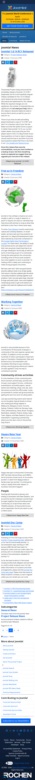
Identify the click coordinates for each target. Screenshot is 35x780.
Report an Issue (23, 756)
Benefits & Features (9, 36)
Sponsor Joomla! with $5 (17, 753)
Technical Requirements (11, 692)
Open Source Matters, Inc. (21, 767)
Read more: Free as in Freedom (18, 294)
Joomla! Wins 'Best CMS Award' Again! (18, 603)
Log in (17, 758)
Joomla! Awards (8, 668)
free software (13, 229)
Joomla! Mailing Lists (10, 680)
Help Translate (11, 756)
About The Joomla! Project (12, 662)
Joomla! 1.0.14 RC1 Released (17, 51)
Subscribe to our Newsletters (16, 720)
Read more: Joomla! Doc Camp (18, 582)
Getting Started (8, 650)
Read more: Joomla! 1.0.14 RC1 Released (18, 162)
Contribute (13, 41)
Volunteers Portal (9, 714)
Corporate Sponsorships (12, 702)
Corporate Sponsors (10, 706)
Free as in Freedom (12, 170)
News (4, 41)
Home (4, 32)
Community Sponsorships (12, 710)
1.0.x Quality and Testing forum (17, 143)
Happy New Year (11, 434)
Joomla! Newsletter (10, 684)
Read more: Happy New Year (18, 515)
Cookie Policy (17, 751)
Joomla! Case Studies (10, 672)
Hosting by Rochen (17, 779)
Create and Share (9, 654)
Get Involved (7, 658)
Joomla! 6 (22, 36)
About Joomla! (15, 32)
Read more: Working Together (18, 427)
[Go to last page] (18, 630)
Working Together (12, 301)
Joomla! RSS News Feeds (12, 688)
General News (16, 174)
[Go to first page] (3, 630)
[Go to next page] (14, 630)
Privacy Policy (27, 749)
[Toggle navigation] (4, 2)
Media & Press (25, 41)
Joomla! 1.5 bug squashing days (12, 540)
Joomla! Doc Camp (11, 522)
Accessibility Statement (11, 749)
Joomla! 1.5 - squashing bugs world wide (19, 591)
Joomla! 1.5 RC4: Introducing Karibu (17, 588)
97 (11, 630)
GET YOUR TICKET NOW (17, 26)
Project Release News (19, 55)
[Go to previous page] (7, 630)
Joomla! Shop (7, 676)
